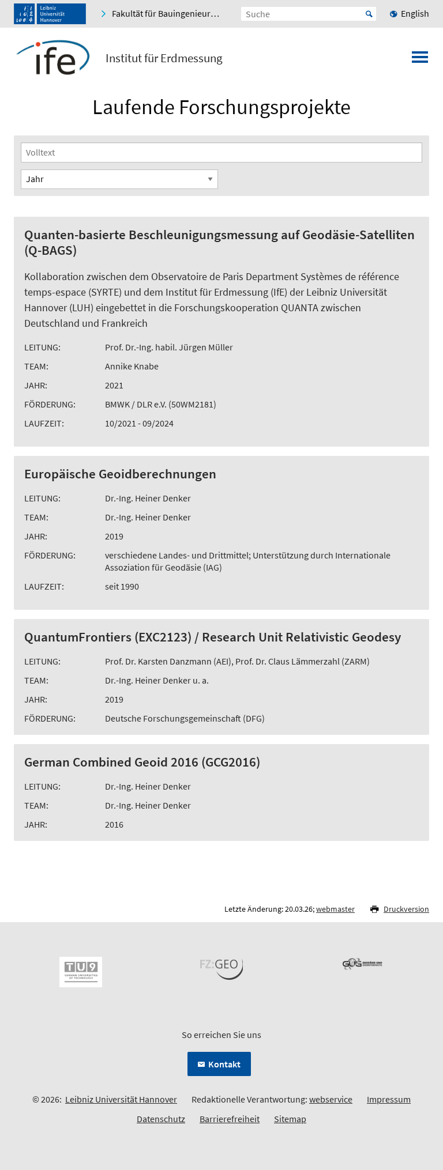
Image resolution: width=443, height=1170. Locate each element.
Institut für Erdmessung (164, 58)
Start (369, 14)
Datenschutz (161, 1118)
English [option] (415, 13)
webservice (330, 1099)
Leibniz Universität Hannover (121, 1099)
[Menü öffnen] (420, 60)
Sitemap (290, 1118)
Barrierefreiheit (230, 1118)
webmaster (335, 909)
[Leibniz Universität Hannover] (50, 13)
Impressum (389, 1099)
